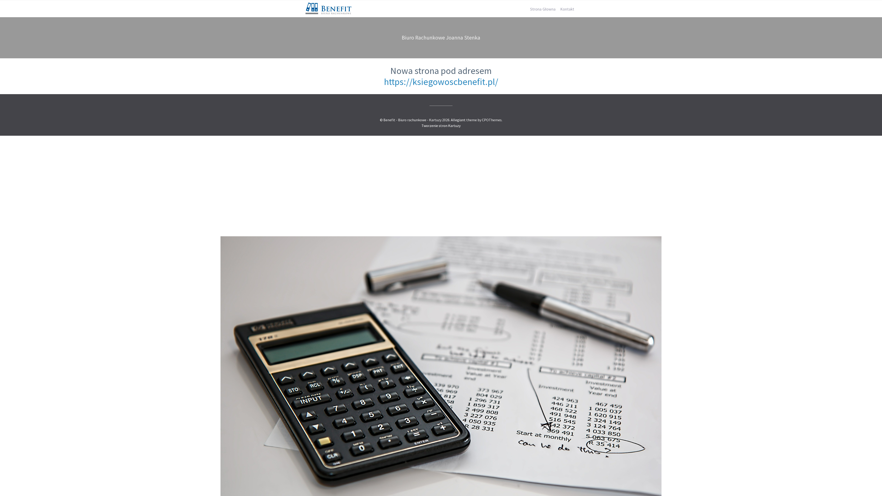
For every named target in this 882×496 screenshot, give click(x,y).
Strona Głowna (543, 9)
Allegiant (458, 120)
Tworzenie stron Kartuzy (441, 125)
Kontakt (567, 9)
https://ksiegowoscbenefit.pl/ (441, 81)
